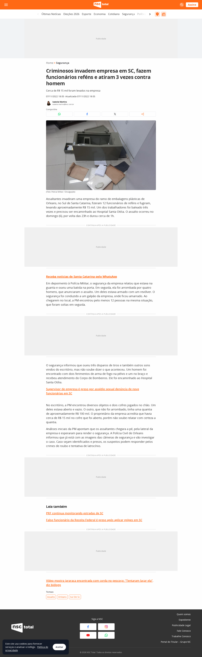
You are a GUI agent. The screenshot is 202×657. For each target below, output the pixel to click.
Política (141, 14)
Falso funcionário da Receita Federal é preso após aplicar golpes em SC (94, 520)
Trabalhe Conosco (181, 636)
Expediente (185, 619)
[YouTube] (88, 635)
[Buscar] (182, 5)
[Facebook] (88, 626)
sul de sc (75, 596)
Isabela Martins (59, 102)
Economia (100, 14)
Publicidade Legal (181, 625)
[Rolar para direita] (150, 14)
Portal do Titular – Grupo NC (176, 641)
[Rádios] (163, 14)
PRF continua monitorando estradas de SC (74, 513)
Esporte (86, 14)
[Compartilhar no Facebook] (87, 114)
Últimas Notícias (51, 14)
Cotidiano (114, 14)
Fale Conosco (184, 630)
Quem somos (184, 614)
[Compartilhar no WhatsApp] (59, 114)
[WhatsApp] (106, 635)
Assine (192, 4)
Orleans (62, 596)
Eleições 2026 (71, 14)
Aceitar (59, 646)
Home (49, 63)
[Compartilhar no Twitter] (115, 114)
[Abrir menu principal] (6, 5)
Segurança (128, 14)
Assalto (51, 596)
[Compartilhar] (142, 114)
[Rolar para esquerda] (38, 14)
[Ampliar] (151, 124)
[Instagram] (106, 626)
